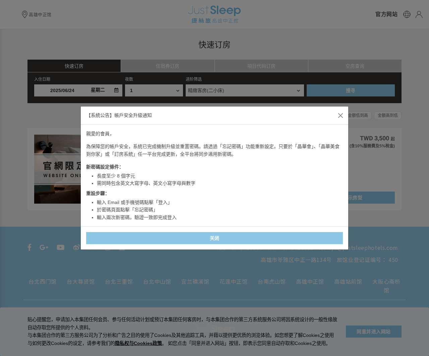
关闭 (215, 238)
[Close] (340, 116)
